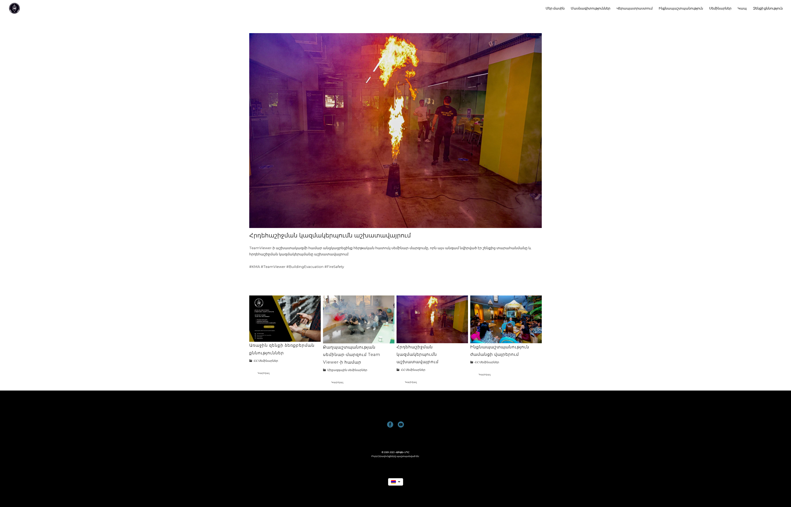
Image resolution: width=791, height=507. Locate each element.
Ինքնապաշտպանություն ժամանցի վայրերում (499, 350)
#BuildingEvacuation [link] (305, 267)
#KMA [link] (254, 267)
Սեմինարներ (720, 8)
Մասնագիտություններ (590, 8)
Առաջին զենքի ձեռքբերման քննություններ (282, 349)
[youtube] (401, 424)
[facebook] (390, 424)
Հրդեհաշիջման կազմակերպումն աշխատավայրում (418, 354)
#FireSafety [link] (334, 267)
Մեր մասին (555, 8)
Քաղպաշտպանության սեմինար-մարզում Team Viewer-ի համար (351, 354)
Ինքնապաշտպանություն (681, 8)
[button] (395, 482)
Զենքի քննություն (768, 8)
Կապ (742, 8)
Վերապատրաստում (635, 8)
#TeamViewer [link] (273, 267)
